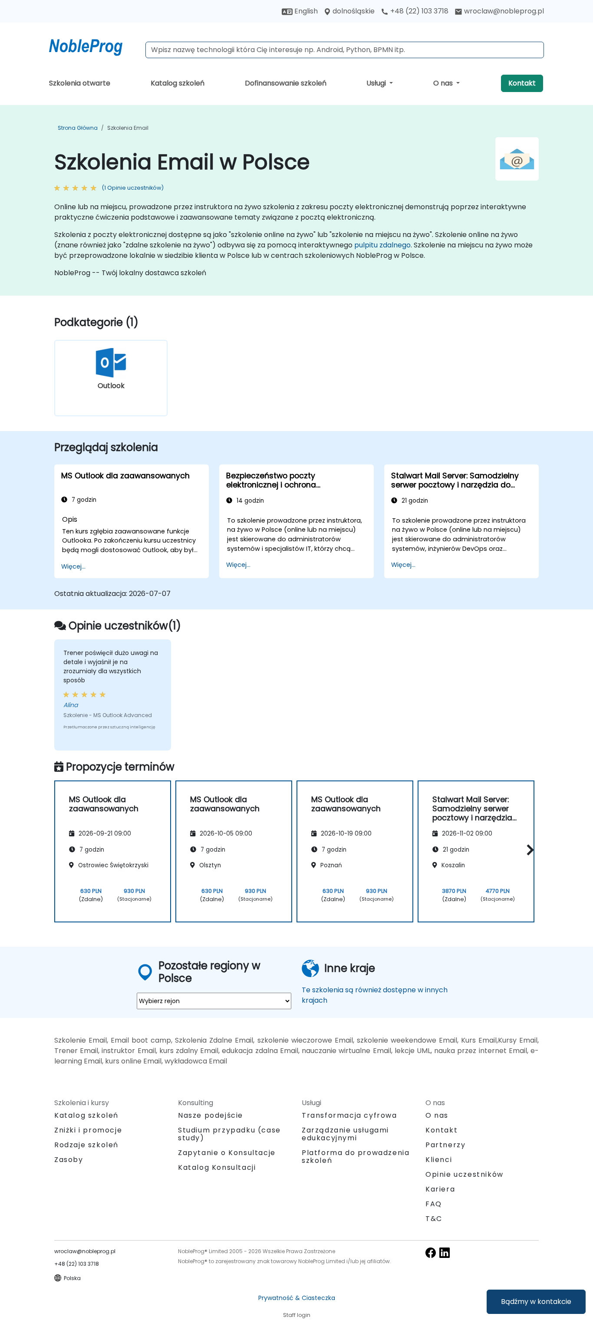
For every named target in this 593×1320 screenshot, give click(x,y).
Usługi (377, 83)
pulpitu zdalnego (382, 245)
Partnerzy (445, 1145)
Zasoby (68, 1160)
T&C (433, 1219)
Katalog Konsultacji (217, 1167)
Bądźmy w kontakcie (536, 1302)
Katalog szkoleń (177, 83)
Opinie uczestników (464, 1174)
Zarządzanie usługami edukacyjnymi (345, 1134)
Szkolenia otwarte (79, 83)
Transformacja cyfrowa (349, 1115)
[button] (528, 850)
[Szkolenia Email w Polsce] (93, 45)
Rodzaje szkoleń (86, 1145)
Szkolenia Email (127, 128)
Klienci (438, 1160)
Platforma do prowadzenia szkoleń (355, 1156)
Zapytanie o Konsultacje (227, 1153)
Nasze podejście (210, 1115)
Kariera (440, 1189)
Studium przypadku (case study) (229, 1134)
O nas (444, 83)
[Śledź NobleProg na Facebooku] (430, 1252)
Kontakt (522, 83)
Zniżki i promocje (88, 1130)
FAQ (433, 1204)
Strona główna (78, 128)
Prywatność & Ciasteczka (296, 1298)
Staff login (296, 1315)
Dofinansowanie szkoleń (285, 83)
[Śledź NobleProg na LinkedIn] (444, 1252)
